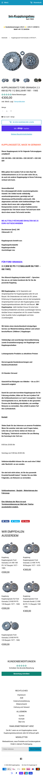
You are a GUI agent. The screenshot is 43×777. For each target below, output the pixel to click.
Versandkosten (19, 102)
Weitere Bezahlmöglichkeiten (21, 134)
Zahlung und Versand (21, 707)
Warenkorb (37, 3)
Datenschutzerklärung (21, 701)
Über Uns (21, 722)
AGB (21, 698)
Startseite (4, 38)
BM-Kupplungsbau (14, 765)
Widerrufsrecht (21, 704)
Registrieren (35, 749)
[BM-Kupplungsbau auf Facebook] (21, 759)
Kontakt (21, 719)
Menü (6, 3)
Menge (4, 107)
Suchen (21, 716)
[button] (7, 95)
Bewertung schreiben (22, 674)
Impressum (21, 695)
